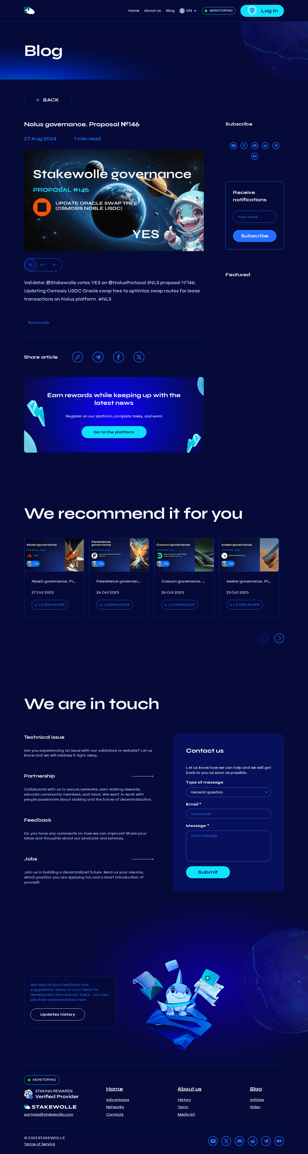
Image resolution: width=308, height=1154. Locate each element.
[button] (192, 10)
